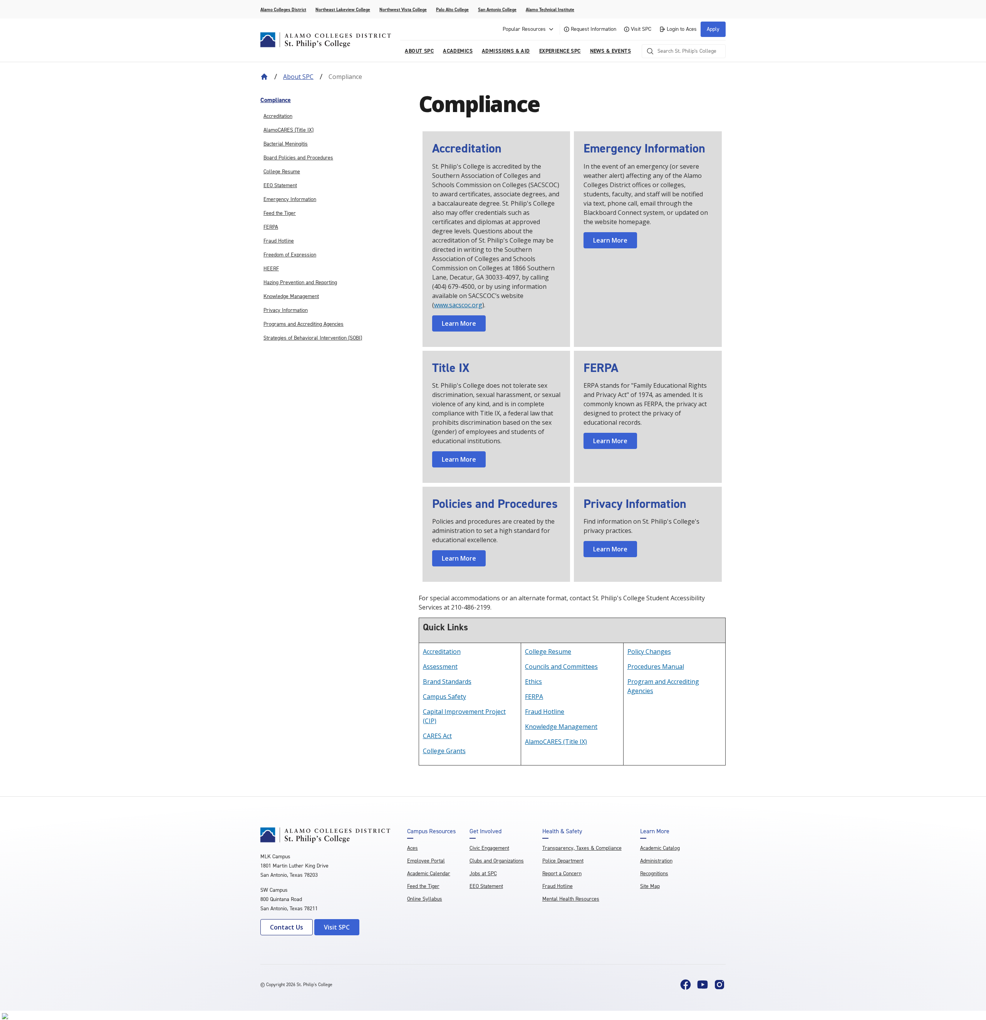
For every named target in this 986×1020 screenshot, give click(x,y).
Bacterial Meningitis (285, 143)
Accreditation (277, 116)
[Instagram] (719, 984)
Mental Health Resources (570, 899)
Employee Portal (426, 860)
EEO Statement (280, 185)
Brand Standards (447, 681)
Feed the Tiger (279, 213)
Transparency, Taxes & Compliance (582, 848)
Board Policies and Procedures (298, 157)
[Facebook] (685, 984)
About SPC (298, 76)
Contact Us (286, 927)
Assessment (440, 666)
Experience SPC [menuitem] (560, 51)
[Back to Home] (264, 76)
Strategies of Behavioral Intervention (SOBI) (312, 338)
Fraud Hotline (278, 241)
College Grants (444, 751)
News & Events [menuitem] (610, 51)
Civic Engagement (489, 848)
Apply (713, 29)
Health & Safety (562, 831)
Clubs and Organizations (497, 860)
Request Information (593, 29)
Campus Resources (431, 831)
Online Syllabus (424, 899)
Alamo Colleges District (283, 10)
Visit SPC (641, 29)
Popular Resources (524, 29)
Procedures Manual (655, 666)
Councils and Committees (561, 666)
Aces (412, 848)
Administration (656, 860)
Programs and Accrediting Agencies (303, 324)
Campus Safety (444, 696)
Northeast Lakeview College (342, 10)
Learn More (459, 323)
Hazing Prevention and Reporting (300, 282)
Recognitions (654, 873)
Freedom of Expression (289, 254)
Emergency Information (289, 199)
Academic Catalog (660, 848)
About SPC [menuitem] (419, 51)
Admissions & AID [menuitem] (506, 51)
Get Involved (485, 831)
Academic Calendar (428, 873)
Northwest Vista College (403, 10)
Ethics (533, 681)
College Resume (281, 171)
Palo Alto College (452, 10)
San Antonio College (497, 10)
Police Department (563, 860)
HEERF (271, 268)
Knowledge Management (291, 296)
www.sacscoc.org (458, 305)
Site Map (650, 886)
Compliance (275, 100)
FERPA (270, 227)
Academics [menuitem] (458, 51)
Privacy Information (285, 310)
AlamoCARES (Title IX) (288, 130)
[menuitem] (335, 100)
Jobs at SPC (483, 873)
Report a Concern (562, 873)
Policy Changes (649, 651)
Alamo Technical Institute (550, 10)
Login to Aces (682, 29)
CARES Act (437, 736)
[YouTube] (702, 984)
